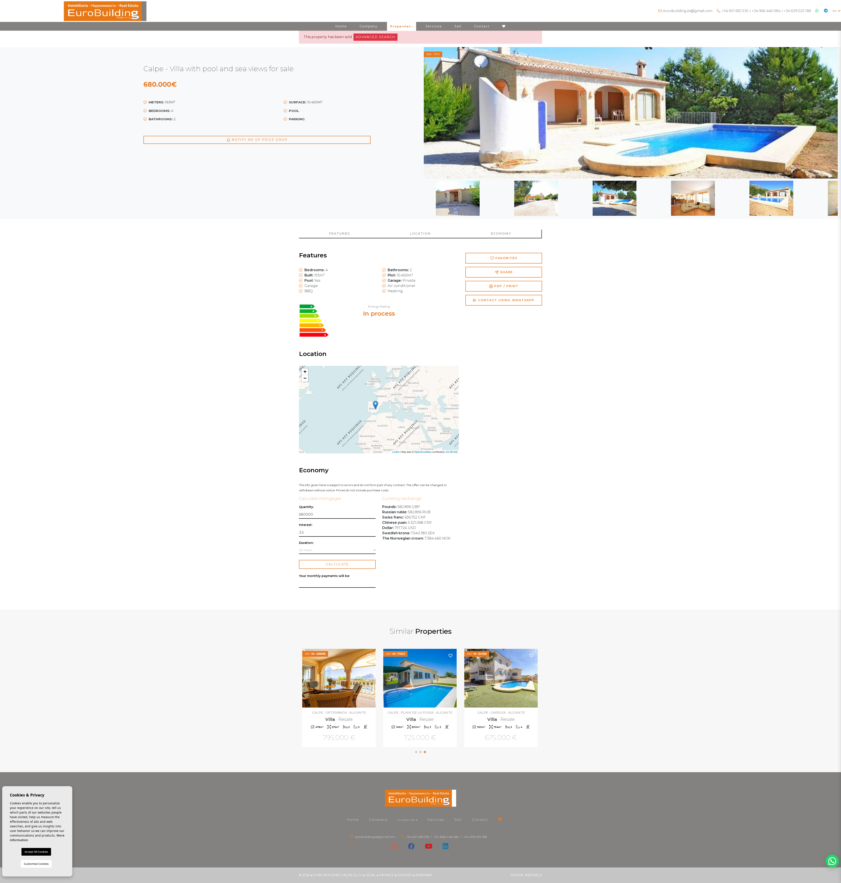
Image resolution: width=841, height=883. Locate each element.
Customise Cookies (36, 864)
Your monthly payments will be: (324, 576)
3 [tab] (425, 752)
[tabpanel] (339, 698)
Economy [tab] (501, 233)
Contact (481, 26)
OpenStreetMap (422, 451)
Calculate (337, 564)
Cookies (404, 875)
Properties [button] (400, 26)
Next (826, 112)
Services (434, 26)
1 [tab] (416, 752)
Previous (434, 112)
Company (369, 26)
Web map (423, 875)
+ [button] (305, 371)
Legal (370, 875)
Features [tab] (339, 233)
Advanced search (375, 37)
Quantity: (306, 507)
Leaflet (395, 451)
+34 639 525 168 (797, 11)
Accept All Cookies (36, 852)
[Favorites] (370, 655)
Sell (457, 26)
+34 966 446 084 (766, 11)
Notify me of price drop (259, 140)
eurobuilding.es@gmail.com (687, 11)
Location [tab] (420, 233)
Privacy (386, 875)
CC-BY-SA (451, 451)
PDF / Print (505, 286)
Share (506, 272)
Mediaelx (533, 875)
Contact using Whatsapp (505, 300)
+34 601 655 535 (735, 11)
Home (341, 26)
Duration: (306, 543)
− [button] (305, 378)
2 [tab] (420, 752)
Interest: (305, 525)
